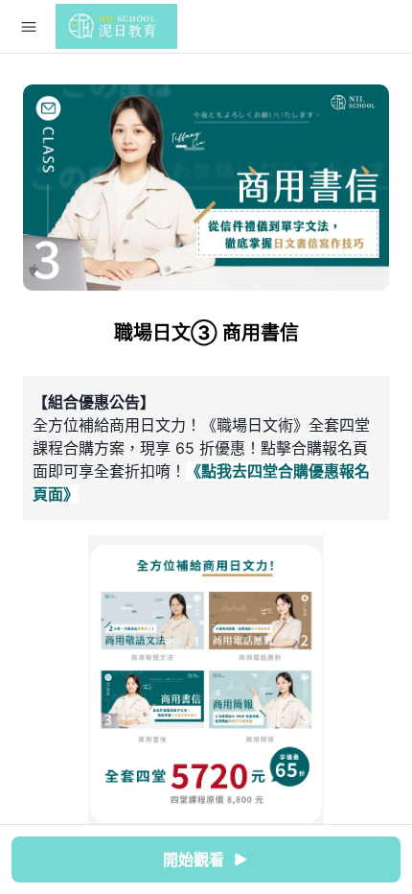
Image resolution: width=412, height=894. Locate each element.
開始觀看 (193, 859)
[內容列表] (28, 26)
